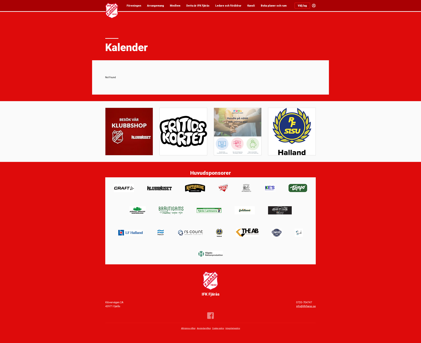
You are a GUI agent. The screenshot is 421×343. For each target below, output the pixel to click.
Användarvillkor (204, 328)
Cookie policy (218, 328)
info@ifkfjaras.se (306, 306)
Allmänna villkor (188, 328)
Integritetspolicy (232, 328)
